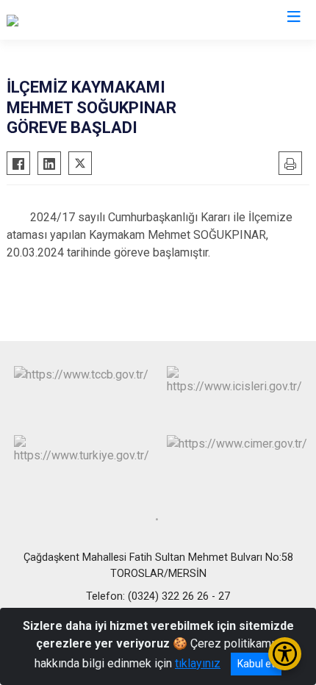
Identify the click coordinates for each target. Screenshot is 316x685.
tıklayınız (197, 663)
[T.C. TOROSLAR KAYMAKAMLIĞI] (90, 20)
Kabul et (256, 664)
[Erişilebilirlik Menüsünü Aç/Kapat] (284, 653)
